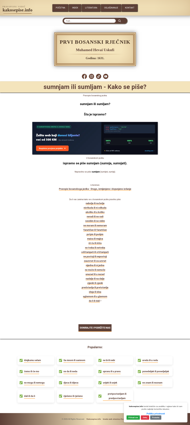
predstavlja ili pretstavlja (95, 287)
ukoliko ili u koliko (95, 212)
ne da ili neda (70, 371)
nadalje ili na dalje (95, 278)
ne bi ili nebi (109, 360)
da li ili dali (94, 300)
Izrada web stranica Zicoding (115, 419)
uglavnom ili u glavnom (95, 296)
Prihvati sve (133, 418)
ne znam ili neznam (152, 382)
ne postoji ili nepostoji (95, 256)
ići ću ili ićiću (95, 243)
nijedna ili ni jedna (95, 265)
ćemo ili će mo (31, 371)
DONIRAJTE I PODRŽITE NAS (95, 327)
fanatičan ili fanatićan (95, 230)
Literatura (91, 7)
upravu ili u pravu (112, 371)
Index (75, 7)
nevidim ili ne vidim (95, 221)
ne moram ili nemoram (95, 225)
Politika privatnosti (156, 414)
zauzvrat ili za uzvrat (95, 261)
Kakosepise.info (94, 419)
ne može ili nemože (95, 269)
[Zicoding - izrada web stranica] (95, 153)
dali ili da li (29, 396)
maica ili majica (95, 238)
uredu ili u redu (150, 360)
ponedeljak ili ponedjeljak (155, 371)
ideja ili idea (95, 292)
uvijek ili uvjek (110, 382)
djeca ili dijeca (70, 382)
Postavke (155, 418)
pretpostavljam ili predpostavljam (117, 396)
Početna (60, 7)
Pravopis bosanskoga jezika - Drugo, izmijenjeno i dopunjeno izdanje (95, 189)
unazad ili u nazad (95, 274)
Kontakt (129, 7)
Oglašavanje (111, 7)
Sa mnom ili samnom (74, 360)
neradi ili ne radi (95, 216)
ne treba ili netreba (95, 247)
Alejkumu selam (32, 360)
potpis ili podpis (95, 234)
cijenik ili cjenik (95, 283)
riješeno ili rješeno (73, 396)
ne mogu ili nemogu (34, 382)
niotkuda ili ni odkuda (95, 207)
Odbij (145, 418)
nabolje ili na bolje (95, 203)
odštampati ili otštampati (95, 252)
